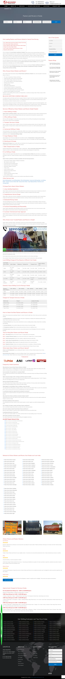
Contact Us (7, 8)
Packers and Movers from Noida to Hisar (11, 431)
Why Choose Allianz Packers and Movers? (10, 44)
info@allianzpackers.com (55, 3)
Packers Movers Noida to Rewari (47, 472)
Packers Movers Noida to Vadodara (47, 484)
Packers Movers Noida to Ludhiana (28, 484)
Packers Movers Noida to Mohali (47, 470)
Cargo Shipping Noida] (32, 181)
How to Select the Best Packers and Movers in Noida (12, 48)
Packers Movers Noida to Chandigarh (10, 477)
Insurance (19, 661)
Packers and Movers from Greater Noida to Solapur (13, 447)
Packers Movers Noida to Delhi (9, 461)
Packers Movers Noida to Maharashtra (10, 490)
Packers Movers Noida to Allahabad (10, 488)
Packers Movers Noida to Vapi (9, 509)
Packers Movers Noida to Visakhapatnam (48, 466)
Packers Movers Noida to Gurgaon (10, 459)
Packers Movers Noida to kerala (28, 468)
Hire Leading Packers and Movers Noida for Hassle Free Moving (14, 42)
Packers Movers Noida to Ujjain (9, 513)
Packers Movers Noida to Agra (9, 463)
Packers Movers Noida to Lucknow (10, 493)
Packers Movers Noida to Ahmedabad (29, 470)
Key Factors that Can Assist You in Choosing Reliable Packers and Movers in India (55, 76)
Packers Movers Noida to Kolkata (28, 472)
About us (13, 6)
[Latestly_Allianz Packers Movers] (30, 360)
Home (6, 6)
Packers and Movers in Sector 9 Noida (11, 428)
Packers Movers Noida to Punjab (9, 472)
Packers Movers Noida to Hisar (9, 482)
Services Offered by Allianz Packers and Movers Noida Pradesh (14, 45)
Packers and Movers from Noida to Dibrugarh (12, 434)
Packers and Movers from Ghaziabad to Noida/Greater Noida (14, 420)
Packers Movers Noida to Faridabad (10, 466)
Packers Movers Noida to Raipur (47, 482)
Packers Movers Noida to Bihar (9, 468)
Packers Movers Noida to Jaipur (9, 492)
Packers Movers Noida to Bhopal (9, 475)
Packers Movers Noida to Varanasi (10, 504)
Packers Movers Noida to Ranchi (28, 475)
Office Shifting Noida (25, 180)
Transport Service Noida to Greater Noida (11, 425)
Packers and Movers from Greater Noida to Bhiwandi (13, 444)
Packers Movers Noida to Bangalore (29, 463)
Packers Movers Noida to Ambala (9, 481)
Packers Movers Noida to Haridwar (28, 482)
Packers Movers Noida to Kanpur (9, 495)
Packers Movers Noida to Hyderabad (29, 466)
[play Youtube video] (25, 239)
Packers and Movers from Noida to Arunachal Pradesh (13, 437)
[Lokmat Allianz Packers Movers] (41, 360)
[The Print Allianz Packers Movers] (8, 360)
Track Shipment (21, 665)
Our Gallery (35, 655)
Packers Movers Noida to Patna (9, 470)
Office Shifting (20, 651)
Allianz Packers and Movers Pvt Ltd (37, 677)
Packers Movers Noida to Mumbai (28, 459)
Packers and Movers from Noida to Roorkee (12, 435)
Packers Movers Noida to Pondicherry (48, 481)
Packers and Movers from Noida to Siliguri (11, 432)
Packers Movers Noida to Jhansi (47, 475)
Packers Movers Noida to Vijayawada (48, 461)
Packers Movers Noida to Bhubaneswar (48, 468)
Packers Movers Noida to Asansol (47, 465)
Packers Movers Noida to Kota (9, 508)
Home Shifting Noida (7, 180)
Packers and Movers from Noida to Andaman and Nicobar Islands (15, 441)
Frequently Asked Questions (8, 49)
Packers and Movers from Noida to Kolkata (12, 426)
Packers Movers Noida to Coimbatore (29, 465)
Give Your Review (8, 580)
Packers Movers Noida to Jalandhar (10, 511)
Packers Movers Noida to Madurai (9, 499)
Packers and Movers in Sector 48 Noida (11, 429)
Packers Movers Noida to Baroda (28, 479)
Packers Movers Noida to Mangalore (48, 479)
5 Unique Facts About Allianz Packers (10, 46)
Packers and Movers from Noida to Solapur (12, 438)
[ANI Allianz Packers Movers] (19, 360)
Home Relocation (21, 649)
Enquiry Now (56, 6)
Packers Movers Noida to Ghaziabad (10, 465)
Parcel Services (21, 663)
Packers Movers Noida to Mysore (9, 479)
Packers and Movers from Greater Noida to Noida (12, 423)
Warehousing (20, 659)
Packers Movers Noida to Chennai (47, 459)
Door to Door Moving (21, 653)
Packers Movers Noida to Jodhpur (28, 477)
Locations (46, 6)
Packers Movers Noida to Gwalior (9, 502)
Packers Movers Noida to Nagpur (9, 497)
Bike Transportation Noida (22, 181)
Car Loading (20, 657)
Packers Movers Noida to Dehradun (47, 463)
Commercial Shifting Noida (35, 180)
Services (22, 6)
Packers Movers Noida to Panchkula (10, 506)
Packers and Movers (34, 6)
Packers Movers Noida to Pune (28, 461)
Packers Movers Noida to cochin (28, 481)
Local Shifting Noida (16, 180)
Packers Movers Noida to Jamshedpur (10, 484)
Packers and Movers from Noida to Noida (11, 422)
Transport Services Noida (11, 181)
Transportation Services (22, 655)
